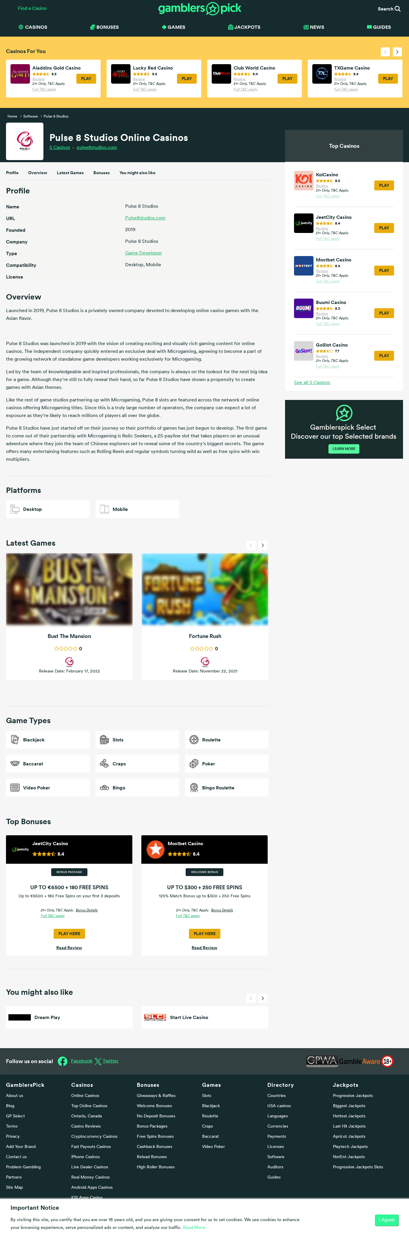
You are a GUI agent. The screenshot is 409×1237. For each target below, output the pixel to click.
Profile (12, 172)
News (317, 27)
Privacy (13, 1136)
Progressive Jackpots (353, 1096)
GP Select (15, 1116)
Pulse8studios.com (145, 218)
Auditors (275, 1167)
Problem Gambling (23, 1167)
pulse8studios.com (97, 147)
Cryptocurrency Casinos (94, 1136)
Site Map (14, 1187)
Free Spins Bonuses (155, 1136)
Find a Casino (32, 8)
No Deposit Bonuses (156, 1116)
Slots (206, 1096)
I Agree (387, 1220)
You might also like (137, 172)
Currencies (277, 1126)
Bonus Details (87, 910)
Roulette (210, 1116)
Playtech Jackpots (350, 1147)
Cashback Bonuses (154, 1147)
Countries (276, 1096)
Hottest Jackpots (349, 1116)
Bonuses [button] (107, 27)
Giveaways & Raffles (156, 1096)
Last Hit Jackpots (349, 1126)
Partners (14, 1177)
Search (386, 9)
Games (211, 1084)
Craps (207, 1126)
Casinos (59, 147)
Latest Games (70, 172)
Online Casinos (85, 1096)
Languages (277, 1116)
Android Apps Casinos (92, 1187)
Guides (382, 27)
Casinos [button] (36, 27)
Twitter (111, 1061)
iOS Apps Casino (86, 1198)
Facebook (81, 1061)
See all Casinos (312, 382)
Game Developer (143, 253)
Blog (10, 1106)
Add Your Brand (21, 1147)
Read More (194, 1228)
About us (14, 1096)
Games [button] (176, 27)
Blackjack (211, 1106)
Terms (11, 1126)
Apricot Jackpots (349, 1136)
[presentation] (385, 51)
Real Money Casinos (90, 1177)
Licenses (275, 1147)
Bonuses (101, 172)
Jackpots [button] (247, 27)
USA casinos (279, 1106)
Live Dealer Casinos (89, 1167)
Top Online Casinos (89, 1106)
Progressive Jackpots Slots (358, 1167)
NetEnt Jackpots (349, 1157)
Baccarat (210, 1136)
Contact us (16, 1157)
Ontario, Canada (86, 1116)
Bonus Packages (152, 1126)
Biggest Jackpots (349, 1106)
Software (275, 1157)
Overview (37, 172)
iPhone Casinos (85, 1157)
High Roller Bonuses (156, 1167)
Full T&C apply (44, 89)
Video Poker (213, 1147)
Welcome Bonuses (154, 1106)
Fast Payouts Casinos (91, 1147)
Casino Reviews (86, 1126)
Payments (276, 1136)
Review (38, 79)
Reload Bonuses (152, 1157)
